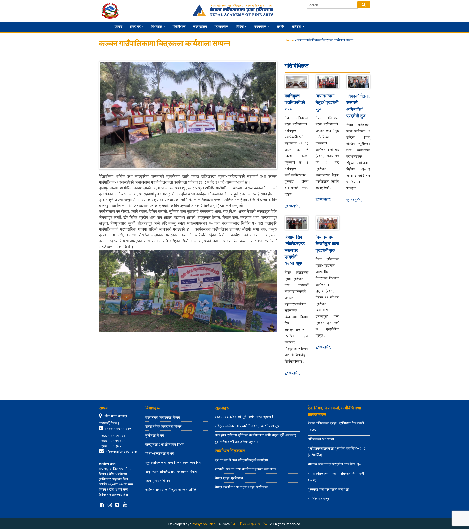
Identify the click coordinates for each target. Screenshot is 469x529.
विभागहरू (156, 26)
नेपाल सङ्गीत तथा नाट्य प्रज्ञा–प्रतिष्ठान (241, 487)
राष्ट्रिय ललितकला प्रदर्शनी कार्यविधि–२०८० (337, 464)
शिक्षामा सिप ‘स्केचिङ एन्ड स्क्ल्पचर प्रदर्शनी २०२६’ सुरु (295, 250)
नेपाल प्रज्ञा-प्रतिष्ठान (229, 478)
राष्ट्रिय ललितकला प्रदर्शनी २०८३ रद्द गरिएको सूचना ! (250, 426)
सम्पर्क (280, 26)
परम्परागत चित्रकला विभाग (162, 417)
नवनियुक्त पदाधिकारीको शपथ (295, 102)
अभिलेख (297, 26)
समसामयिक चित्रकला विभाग (163, 426)
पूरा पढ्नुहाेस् (292, 205)
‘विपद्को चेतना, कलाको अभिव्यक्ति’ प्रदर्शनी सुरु (358, 105)
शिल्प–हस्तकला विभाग (159, 453)
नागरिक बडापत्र (318, 498)
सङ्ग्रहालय (200, 26)
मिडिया (240, 26)
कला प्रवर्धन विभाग (157, 480)
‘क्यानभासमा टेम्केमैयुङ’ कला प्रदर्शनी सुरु (327, 243)
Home (289, 40)
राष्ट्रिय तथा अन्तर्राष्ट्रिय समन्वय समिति (170, 489)
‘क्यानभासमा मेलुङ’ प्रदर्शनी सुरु (327, 102)
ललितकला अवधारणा (321, 439)
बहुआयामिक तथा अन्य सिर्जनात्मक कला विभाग (174, 462)
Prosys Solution (204, 524)
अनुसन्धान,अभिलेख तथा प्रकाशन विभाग (171, 471)
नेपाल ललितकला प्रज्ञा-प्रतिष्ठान (250, 524)
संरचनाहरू (260, 26)
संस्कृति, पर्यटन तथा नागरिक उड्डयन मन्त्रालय (246, 469)
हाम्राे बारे (135, 26)
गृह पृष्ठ (118, 26)
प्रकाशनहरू (221, 26)
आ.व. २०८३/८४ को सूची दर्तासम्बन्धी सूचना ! (244, 416)
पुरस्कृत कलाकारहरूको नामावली (328, 489)
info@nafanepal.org (121, 451)
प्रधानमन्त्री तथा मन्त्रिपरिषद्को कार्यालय (241, 460)
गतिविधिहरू (179, 26)
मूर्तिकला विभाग (154, 435)
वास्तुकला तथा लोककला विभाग (164, 444)
